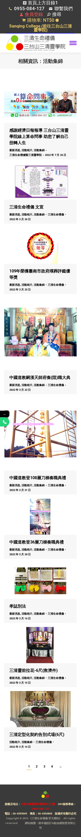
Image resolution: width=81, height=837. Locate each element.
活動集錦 (39, 150)
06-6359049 (20, 813)
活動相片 (27, 150)
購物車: (42, 20)
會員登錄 (34, 14)
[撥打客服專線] (4, 421)
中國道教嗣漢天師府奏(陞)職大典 (39, 377)
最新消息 (14, 150)
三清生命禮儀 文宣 (26, 206)
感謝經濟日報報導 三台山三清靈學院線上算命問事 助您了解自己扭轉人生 (39, 136)
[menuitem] (40, 28)
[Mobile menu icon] (73, 43)
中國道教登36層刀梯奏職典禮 (36, 542)
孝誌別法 (17, 606)
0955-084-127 (29, 8)
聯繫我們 (63, 8)
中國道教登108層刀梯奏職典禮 (37, 477)
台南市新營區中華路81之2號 (38, 804)
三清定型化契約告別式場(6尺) (36, 734)
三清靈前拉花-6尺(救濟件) (33, 670)
